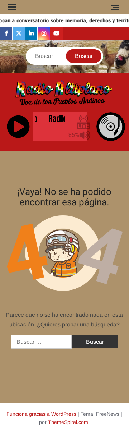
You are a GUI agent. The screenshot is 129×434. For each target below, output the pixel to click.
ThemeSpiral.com (68, 422)
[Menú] (11, 7)
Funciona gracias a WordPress (41, 414)
